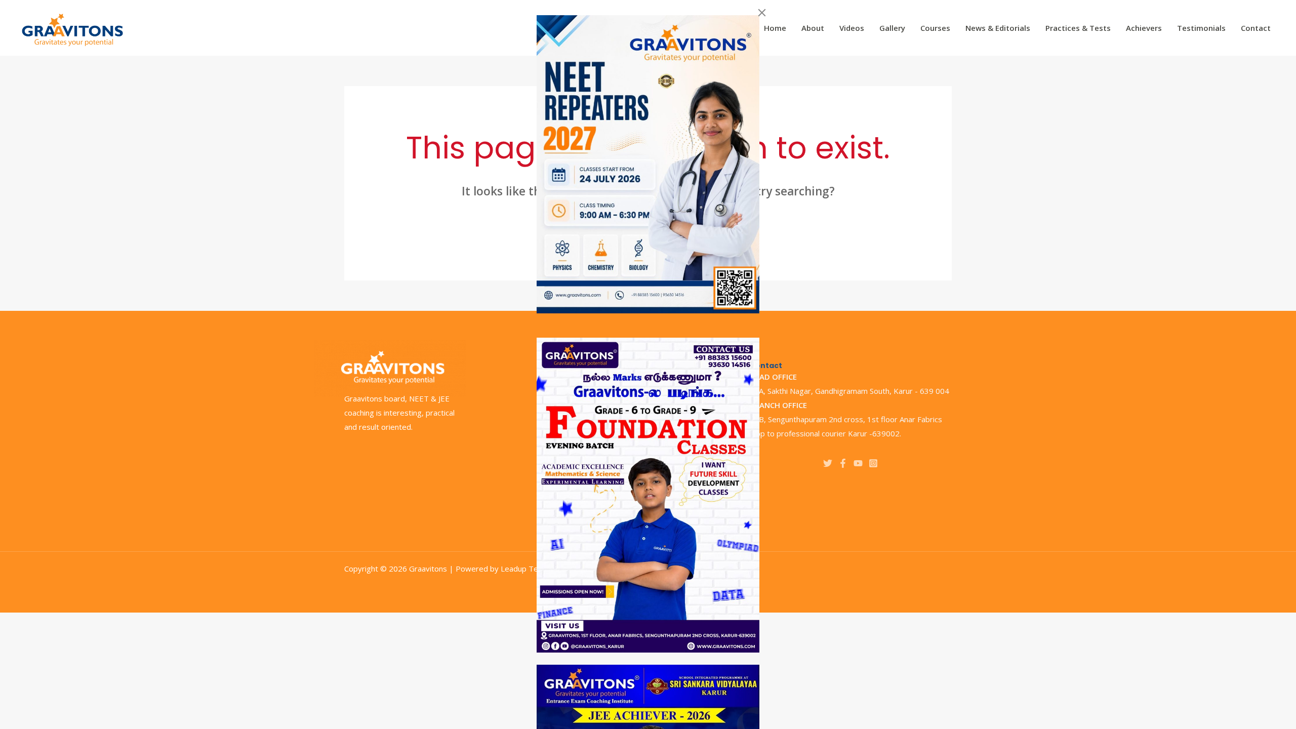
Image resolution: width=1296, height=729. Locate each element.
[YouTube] (858, 463)
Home (775, 28)
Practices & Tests (1078, 28)
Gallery (892, 28)
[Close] (762, 12)
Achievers (1144, 28)
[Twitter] (827, 463)
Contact (1256, 28)
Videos (851, 28)
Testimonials (1201, 28)
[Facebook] (842, 463)
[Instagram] (873, 463)
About (812, 28)
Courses (935, 28)
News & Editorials (997, 28)
